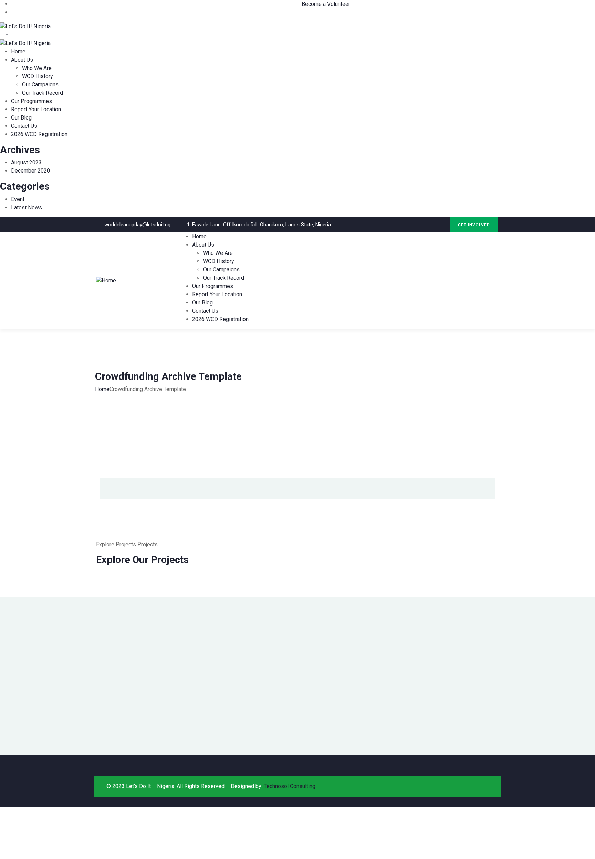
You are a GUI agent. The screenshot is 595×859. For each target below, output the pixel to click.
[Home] (106, 280)
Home (102, 389)
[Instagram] (441, 224)
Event (17, 199)
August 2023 (26, 162)
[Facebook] (426, 224)
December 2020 (30, 170)
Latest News (26, 207)
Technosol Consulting (289, 786)
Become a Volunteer (326, 4)
